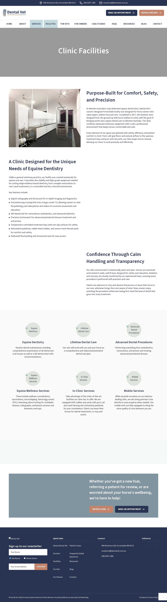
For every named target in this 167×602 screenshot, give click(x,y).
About (22, 23)
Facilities (51, 23)
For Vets (65, 23)
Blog (143, 23)
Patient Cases (75, 545)
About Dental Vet (60, 545)
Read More (33, 343)
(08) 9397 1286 (89, 2)
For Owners (80, 23)
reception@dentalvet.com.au (115, 2)
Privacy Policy (153, 597)
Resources (129, 23)
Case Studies (98, 23)
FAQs (114, 23)
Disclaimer (143, 597)
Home (9, 23)
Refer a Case (99, 509)
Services (36, 23)
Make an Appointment (119, 12)
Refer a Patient (149, 12)
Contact (157, 23)
